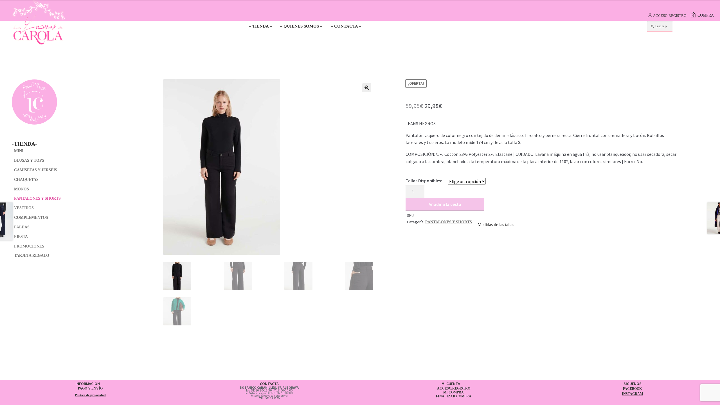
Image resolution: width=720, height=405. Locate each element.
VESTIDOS (24, 208)
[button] (366, 87)
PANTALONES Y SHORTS (448, 222)
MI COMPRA (453, 392)
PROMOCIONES (29, 246)
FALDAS (22, 227)
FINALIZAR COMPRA (453, 396)
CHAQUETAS (26, 179)
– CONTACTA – (346, 26)
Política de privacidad (90, 395)
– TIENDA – (260, 26)
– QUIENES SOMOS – (301, 26)
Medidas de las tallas (496, 224)
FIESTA (21, 237)
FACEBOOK (632, 389)
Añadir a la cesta (445, 204)
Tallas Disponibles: (424, 180)
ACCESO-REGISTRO (669, 16)
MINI (18, 151)
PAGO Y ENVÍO (90, 388)
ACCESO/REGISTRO (453, 388)
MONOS (21, 189)
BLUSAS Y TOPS (29, 160)
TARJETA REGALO (31, 255)
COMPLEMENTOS (31, 217)
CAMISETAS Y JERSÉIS (35, 170)
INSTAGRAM (632, 394)
